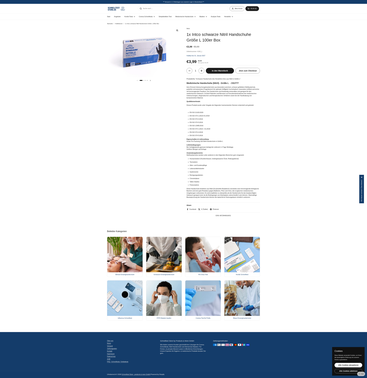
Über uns (110, 341)
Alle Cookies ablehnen (348, 371)
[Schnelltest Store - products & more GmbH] (116, 8)
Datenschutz (111, 356)
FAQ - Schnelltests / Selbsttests (117, 362)
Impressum (110, 354)
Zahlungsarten (112, 348)
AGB (108, 359)
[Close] (361, 177)
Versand (110, 346)
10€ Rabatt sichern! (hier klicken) (362, 191)
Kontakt (109, 351)
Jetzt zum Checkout (248, 71)
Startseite (110, 23)
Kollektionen (119, 23)
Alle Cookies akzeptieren (348, 365)
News (109, 343)
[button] (252, 8)
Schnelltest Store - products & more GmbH (136, 374)
